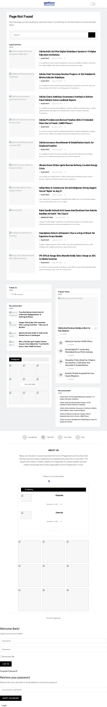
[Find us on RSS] (63, 481)
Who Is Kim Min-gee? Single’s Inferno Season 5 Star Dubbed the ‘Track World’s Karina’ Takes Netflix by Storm (34, 344)
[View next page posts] (56, 529)
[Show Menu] (8, 4)
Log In (4, 705)
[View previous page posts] (51, 529)
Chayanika (59, 495)
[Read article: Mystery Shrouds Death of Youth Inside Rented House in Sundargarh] (13, 335)
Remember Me (8, 657)
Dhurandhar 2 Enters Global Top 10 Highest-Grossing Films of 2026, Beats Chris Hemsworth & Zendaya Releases (80, 362)
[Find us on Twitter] (49, 481)
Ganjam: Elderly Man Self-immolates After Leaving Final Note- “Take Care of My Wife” (33, 325)
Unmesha (59, 513)
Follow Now (29, 384)
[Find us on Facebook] (44, 481)
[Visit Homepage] (49, 4)
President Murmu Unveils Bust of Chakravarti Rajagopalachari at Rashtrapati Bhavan (31, 314)
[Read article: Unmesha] (26, 515)
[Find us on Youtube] (58, 481)
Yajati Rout (45, 58)
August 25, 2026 (57, 58)
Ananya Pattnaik (47, 217)
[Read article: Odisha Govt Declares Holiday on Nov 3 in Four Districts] (78, 311)
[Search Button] (99, 3)
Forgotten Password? (9, 671)
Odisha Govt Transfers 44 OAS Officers (79, 341)
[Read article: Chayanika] (26, 498)
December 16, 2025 (52, 504)
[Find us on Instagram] (54, 481)
